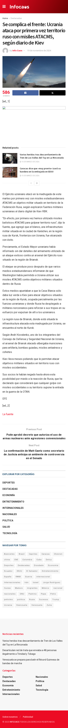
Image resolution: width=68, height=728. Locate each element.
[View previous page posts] (31, 183)
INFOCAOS (14, 722)
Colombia (27, 560)
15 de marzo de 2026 (30, 162)
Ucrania (8, 605)
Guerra (28, 577)
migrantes (32, 588)
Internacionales (13, 508)
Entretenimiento (13, 501)
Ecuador (8, 571)
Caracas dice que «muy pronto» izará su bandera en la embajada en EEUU (40, 170)
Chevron (58, 554)
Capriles (33, 554)
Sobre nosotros (9, 717)
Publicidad (28, 717)
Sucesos (43, 599)
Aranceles (9, 554)
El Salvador (32, 571)
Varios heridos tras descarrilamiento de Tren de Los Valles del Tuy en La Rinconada (42, 156)
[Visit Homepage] (19, 6)
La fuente (7, 414)
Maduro (19, 588)
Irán (27, 582)
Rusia (32, 599)
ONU (22, 594)
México (45, 588)
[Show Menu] (4, 6)
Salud (6, 526)
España (7, 577)
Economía (8, 495)
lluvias (7, 588)
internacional (43, 577)
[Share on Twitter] (52, 92)
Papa (43, 594)
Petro (53, 594)
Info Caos (17, 50)
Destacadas (16, 18)
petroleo (8, 599)
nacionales (10, 594)
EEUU (19, 571)
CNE (16, 560)
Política (7, 520)
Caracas (46, 554)
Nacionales (9, 514)
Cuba (39, 560)
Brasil (22, 554)
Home (5, 18)
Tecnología (9, 533)
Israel (36, 582)
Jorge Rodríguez (51, 582)
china (7, 560)
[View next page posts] (36, 183)
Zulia (49, 605)
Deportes (8, 482)
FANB (18, 577)
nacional (57, 588)
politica (21, 599)
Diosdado (39, 565)
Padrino (33, 594)
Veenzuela (21, 605)
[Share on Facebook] (25, 92)
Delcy (49, 560)
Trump (55, 599)
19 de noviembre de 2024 (39, 50)
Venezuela (37, 605)
